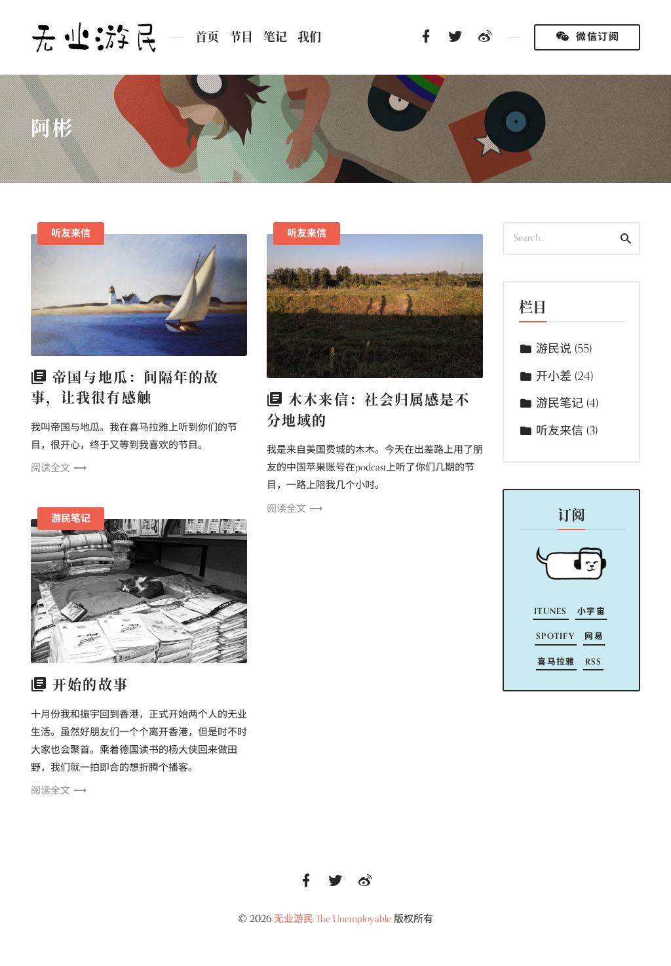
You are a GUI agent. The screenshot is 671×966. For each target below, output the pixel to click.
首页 (207, 37)
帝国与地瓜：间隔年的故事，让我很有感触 (125, 388)
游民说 (553, 348)
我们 (309, 37)
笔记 (275, 37)
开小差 (553, 376)
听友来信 (70, 233)
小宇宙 (591, 611)
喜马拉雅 (556, 661)
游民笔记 (70, 518)
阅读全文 (50, 468)
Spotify (555, 636)
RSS (593, 661)
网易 (594, 636)
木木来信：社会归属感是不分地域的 (368, 410)
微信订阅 (596, 37)
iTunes (550, 611)
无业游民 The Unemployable (332, 919)
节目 (241, 37)
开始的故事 (90, 685)
